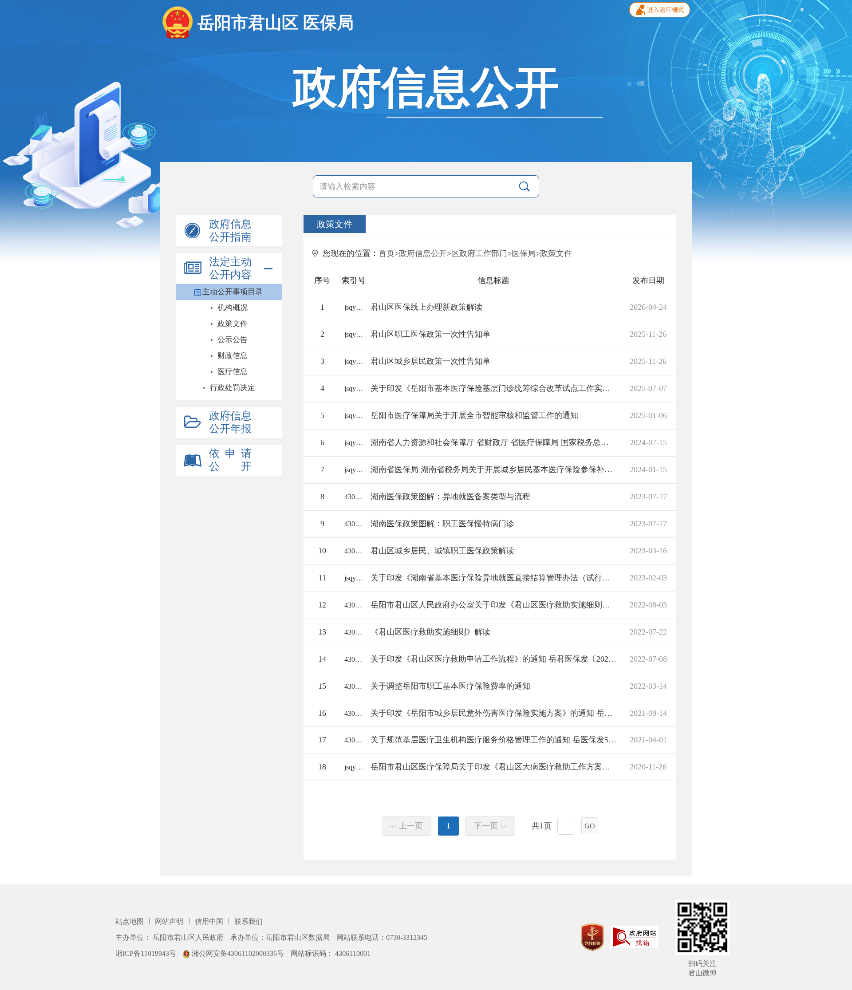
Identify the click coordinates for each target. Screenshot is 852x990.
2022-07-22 (648, 631)
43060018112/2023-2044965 (353, 551)
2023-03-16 (648, 550)
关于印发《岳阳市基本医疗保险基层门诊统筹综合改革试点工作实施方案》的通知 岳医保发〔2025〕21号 (493, 388)
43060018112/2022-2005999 (353, 659)
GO (589, 826)
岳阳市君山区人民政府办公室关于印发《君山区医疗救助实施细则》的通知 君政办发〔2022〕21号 (493, 604)
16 (322, 713)
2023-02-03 (648, 577)
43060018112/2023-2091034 (353, 524)
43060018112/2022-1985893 (353, 605)
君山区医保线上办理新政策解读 (426, 307)
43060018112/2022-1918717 (353, 686)
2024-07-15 (648, 442)
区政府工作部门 (479, 253)
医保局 (524, 253)
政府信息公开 (423, 253)
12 (322, 604)
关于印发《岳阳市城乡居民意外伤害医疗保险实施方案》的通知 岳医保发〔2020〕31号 (493, 713)
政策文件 (556, 253)
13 (322, 631)
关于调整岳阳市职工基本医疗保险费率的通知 (450, 686)
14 (322, 659)
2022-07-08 (648, 659)
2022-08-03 (648, 604)
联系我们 (248, 921)
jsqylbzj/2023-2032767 (353, 578)
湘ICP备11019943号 (146, 953)
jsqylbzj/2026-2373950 (353, 307)
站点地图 (130, 921)
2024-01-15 (648, 469)
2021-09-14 (648, 713)
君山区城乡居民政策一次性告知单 (430, 361)
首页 (386, 253)
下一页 (490, 825)
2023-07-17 (648, 496)
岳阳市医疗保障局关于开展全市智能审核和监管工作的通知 (474, 415)
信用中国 (210, 921)
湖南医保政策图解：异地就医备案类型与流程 (450, 496)
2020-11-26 (648, 766)
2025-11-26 (648, 334)
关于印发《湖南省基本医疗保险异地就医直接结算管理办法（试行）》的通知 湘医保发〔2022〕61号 (493, 577)
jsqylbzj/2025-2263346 (353, 415)
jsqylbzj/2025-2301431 (353, 388)
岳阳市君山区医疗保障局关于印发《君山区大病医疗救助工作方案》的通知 (493, 766)
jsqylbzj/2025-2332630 (353, 361)
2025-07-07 (648, 388)
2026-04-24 (648, 307)
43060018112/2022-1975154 (353, 632)
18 (322, 766)
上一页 (406, 825)
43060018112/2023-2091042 (353, 497)
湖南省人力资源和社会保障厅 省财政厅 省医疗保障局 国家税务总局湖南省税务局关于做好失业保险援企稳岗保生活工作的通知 (493, 442)
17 (322, 739)
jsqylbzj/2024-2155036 (353, 469)
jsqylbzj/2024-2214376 (353, 442)
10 (322, 550)
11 (322, 577)
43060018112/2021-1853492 (353, 713)
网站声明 (170, 921)
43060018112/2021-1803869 (353, 740)
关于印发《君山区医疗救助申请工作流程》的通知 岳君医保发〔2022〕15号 (493, 659)
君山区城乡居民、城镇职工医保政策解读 (442, 550)
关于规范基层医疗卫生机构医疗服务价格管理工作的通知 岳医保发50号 (493, 739)
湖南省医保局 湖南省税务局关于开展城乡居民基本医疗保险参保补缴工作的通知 (493, 469)
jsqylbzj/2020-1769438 (353, 767)
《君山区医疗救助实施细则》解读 (430, 631)
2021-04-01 (648, 739)
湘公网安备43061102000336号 (238, 953)
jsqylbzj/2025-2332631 (353, 334)
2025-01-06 (648, 415)
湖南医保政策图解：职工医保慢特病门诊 (442, 523)
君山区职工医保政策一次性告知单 (430, 334)
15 (322, 686)
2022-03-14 (648, 686)
